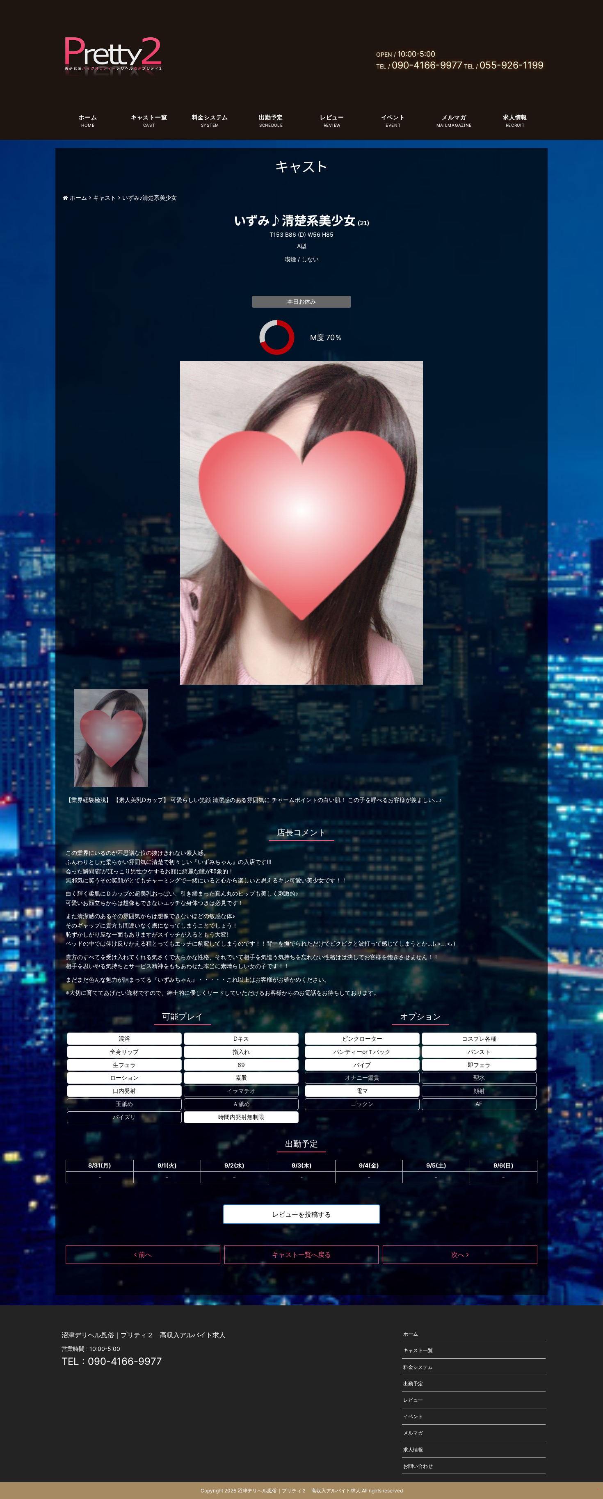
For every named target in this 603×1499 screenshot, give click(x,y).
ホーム (88, 117)
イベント (393, 117)
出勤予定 (271, 117)
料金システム (210, 117)
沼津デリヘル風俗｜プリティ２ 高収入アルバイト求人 (299, 1491)
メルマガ (454, 117)
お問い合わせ (418, 1465)
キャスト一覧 (149, 117)
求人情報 (515, 117)
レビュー (332, 117)
